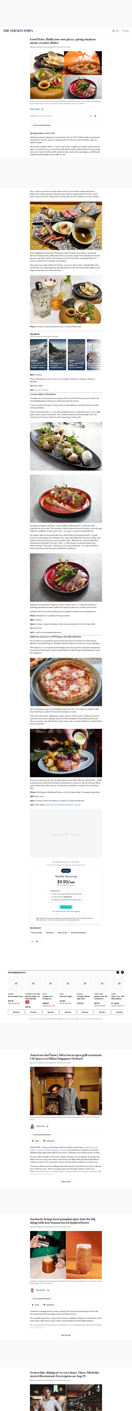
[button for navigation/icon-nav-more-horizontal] (100, 116)
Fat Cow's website (41, 390)
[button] (116, 30)
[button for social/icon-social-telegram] (90, 116)
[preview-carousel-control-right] (98, 354)
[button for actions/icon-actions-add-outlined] (42, 109)
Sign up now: (34, 47)
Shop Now (16, 1012)
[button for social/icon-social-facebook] (95, 116)
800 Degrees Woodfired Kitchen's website (64, 804)
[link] (18, 30)
